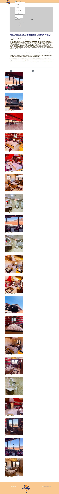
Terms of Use (45, 486)
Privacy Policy (49, 486)
